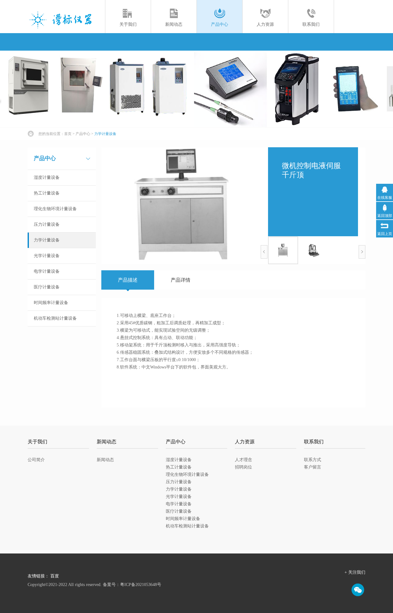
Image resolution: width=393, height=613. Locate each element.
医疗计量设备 (47, 287)
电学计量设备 (47, 271)
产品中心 (83, 134)
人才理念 (243, 459)
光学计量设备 (47, 255)
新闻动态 (105, 459)
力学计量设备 (105, 134)
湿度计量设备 (47, 177)
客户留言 (312, 467)
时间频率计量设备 (51, 302)
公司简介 (36, 459)
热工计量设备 (47, 193)
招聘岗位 (243, 467)
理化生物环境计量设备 (55, 208)
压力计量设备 (47, 224)
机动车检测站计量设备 (55, 318)
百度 (54, 576)
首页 (68, 134)
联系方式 (312, 459)
